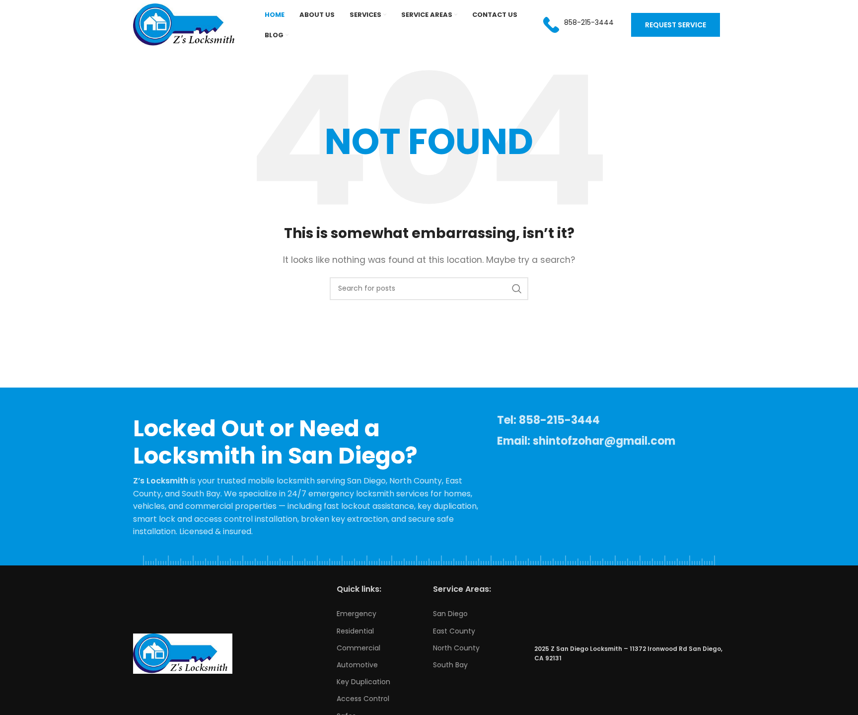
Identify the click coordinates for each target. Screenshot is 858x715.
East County (454, 631)
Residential (355, 631)
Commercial (358, 648)
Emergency (356, 614)
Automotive (357, 665)
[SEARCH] (516, 288)
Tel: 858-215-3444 (548, 420)
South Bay (450, 665)
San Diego (450, 614)
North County (456, 648)
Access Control (363, 699)
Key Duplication (363, 682)
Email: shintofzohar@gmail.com (586, 441)
